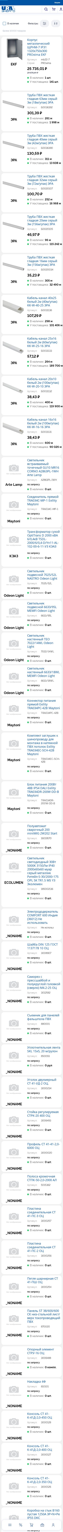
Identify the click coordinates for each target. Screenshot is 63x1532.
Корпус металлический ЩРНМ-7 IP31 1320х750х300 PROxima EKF (38, 47)
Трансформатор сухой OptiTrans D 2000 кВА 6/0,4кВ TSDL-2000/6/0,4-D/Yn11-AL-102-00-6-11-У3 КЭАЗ (43, 539)
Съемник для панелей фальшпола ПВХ (43, 1017)
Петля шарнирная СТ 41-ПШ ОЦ (42, 1280)
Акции (57, 3)
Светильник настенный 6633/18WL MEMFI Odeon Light (43, 672)
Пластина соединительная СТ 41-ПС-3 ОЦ (41, 1212)
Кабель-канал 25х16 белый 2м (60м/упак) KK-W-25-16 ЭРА (42, 342)
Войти (61, 9)
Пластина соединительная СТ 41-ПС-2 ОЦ (41, 1247)
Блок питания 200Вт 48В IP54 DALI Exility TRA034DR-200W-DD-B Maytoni (43, 790)
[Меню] (10, 1525)
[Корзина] (31, 1525)
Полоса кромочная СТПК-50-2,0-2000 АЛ (42, 1178)
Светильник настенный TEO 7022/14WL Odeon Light (40, 641)
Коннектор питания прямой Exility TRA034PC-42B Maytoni (43, 704)
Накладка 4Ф (36, 1381)
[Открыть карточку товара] (14, 49)
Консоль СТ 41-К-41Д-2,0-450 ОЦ (39, 1415)
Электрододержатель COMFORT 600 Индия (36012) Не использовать (42, 917)
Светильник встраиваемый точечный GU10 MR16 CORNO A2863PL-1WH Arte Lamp (43, 467)
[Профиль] (53, 1525)
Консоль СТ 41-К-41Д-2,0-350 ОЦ (39, 1480)
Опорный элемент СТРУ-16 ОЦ (40, 1351)
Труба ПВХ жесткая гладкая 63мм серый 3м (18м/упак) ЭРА (42, 98)
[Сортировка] (55, 23)
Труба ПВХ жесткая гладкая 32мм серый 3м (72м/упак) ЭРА (42, 180)
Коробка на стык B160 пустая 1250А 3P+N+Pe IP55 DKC (43, 1514)
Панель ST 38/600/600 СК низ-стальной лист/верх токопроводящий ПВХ (43, 1316)
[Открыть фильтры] (44, 23)
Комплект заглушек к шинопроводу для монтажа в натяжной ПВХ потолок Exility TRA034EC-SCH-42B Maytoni (42, 745)
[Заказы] (42, 1525)
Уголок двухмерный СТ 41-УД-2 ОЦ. (41, 1081)
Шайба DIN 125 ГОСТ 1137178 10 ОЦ (42, 946)
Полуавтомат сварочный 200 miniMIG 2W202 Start (42, 829)
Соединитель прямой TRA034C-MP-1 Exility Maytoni (42, 500)
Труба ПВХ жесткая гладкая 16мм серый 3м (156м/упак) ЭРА (42, 261)
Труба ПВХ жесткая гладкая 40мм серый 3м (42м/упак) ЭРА (42, 139)
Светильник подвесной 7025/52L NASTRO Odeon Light (42, 574)
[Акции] (21, 1525)
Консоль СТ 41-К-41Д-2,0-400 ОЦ (39, 1448)
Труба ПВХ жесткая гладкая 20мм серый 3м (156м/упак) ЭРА (42, 220)
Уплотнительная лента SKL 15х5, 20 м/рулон (43, 1049)
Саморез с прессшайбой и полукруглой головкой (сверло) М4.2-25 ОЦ (43, 982)
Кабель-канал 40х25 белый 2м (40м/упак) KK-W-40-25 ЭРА (42, 301)
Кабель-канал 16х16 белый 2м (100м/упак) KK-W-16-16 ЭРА (43, 423)
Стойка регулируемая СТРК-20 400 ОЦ (43, 1114)
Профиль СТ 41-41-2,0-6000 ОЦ (43, 1146)
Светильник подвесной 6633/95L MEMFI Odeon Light (42, 607)
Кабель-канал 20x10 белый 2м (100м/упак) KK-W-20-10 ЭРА (43, 382)
